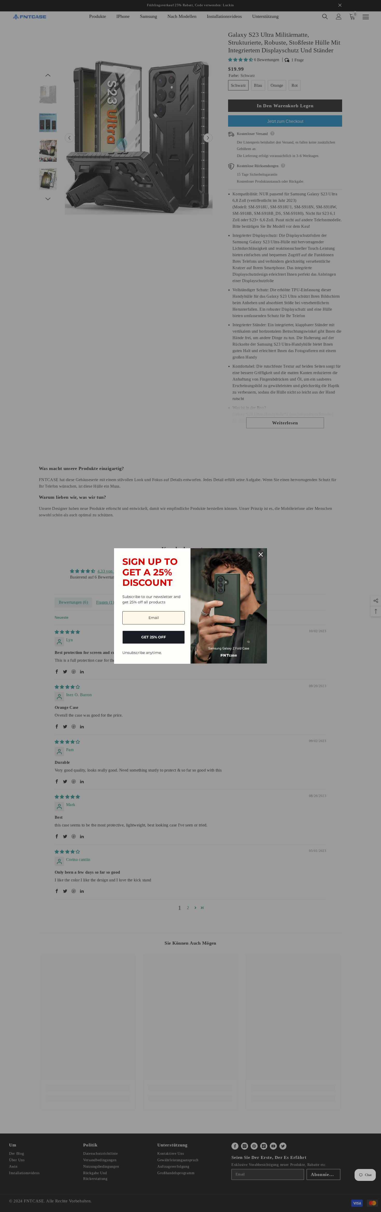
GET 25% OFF (153, 637)
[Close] (261, 554)
